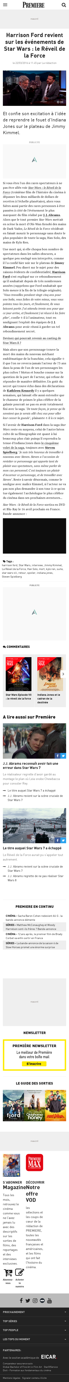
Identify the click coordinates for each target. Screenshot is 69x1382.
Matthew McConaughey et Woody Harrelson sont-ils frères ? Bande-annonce (31, 926)
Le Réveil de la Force (14, 569)
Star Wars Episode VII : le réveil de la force (18, 696)
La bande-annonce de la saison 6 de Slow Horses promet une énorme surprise (32, 945)
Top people (10, 1330)
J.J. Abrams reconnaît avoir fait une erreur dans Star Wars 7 (30, 766)
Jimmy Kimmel (53, 565)
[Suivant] (63, 674)
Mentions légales (11, 1377)
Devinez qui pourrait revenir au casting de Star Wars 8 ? (32, 340)
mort (42, 569)
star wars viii (9, 572)
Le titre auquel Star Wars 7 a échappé (32, 790)
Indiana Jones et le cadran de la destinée (48, 698)
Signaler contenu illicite (34, 1377)
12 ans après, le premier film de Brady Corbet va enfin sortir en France (34, 936)
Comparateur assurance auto (18, 1363)
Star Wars (24, 565)
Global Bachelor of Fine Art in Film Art (22, 1366)
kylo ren (50, 569)
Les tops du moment (16, 1339)
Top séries (10, 1321)
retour (22, 572)
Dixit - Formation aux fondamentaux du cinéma (27, 1370)
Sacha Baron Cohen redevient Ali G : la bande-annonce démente (34, 917)
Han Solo (32, 569)
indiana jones (45, 572)
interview (37, 565)
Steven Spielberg (12, 576)
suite (60, 569)
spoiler (31, 572)
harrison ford (9, 565)
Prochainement (14, 1312)
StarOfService (51, 1366)
